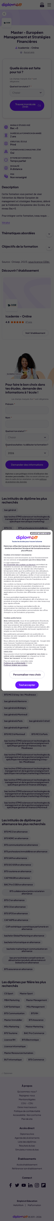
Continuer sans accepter (40, 533)
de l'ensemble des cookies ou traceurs (20, 565)
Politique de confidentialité (15, 663)
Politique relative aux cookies (15, 665)
